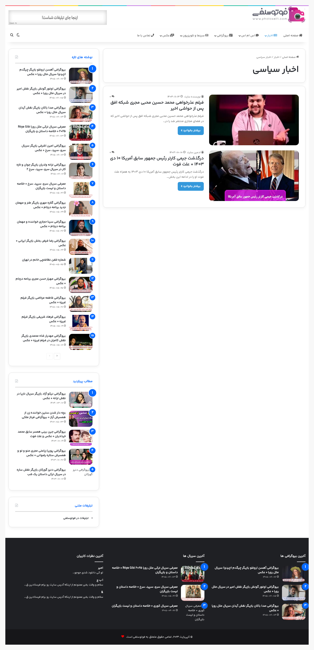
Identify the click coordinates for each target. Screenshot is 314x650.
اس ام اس (248, 35)
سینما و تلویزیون (194, 35)
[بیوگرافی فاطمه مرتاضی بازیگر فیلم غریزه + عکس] (80, 304)
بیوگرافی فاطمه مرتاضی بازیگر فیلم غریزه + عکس (43, 300)
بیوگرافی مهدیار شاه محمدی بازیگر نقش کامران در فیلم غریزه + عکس (43, 338)
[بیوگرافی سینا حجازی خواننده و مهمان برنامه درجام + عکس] (80, 228)
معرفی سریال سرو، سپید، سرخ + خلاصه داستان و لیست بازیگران (41, 186)
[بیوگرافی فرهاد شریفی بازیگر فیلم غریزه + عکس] (80, 323)
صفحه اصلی (291, 35)
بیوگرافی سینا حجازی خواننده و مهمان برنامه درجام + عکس (41, 224)
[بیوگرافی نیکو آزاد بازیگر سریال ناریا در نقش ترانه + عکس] (80, 400)
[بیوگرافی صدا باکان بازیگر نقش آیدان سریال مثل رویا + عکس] (80, 114)
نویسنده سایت (192, 97)
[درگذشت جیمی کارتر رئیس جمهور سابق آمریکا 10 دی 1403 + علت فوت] (254, 175)
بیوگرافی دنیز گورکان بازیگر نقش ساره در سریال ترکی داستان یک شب (41, 472)
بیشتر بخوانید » (191, 130)
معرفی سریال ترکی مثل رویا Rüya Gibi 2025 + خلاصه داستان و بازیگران (42, 129)
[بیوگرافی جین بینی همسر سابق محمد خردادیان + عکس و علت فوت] (80, 438)
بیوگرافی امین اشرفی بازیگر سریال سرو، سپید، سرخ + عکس (44, 148)
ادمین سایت (194, 153)
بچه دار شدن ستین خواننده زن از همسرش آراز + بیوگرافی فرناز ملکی (44, 415)
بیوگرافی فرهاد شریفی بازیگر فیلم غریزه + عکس (44, 319)
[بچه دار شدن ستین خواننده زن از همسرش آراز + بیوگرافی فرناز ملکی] (80, 419)
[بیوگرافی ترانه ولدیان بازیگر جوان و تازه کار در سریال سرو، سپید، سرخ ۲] (80, 171)
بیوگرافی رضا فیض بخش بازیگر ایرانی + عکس (41, 243)
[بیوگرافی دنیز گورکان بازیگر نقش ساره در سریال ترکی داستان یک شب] (80, 476)
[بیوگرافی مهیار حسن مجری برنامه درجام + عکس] (80, 285)
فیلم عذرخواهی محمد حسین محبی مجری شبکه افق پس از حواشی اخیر (157, 105)
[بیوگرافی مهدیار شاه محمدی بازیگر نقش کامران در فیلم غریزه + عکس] (80, 342)
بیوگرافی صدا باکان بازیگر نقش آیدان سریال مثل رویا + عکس (42, 110)
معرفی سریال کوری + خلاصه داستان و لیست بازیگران (145, 606)
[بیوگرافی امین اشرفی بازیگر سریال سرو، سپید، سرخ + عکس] (80, 152)
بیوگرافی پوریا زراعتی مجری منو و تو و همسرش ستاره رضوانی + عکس (41, 453)
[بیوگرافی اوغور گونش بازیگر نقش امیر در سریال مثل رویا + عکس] (80, 95)
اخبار (270, 35)
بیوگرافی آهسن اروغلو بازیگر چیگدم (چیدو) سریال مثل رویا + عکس (42, 72)
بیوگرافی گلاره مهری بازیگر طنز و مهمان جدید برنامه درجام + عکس (40, 205)
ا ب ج (100, 580)
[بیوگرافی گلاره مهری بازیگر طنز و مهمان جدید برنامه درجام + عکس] (80, 209)
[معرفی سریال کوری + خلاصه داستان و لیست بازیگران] (192, 613)
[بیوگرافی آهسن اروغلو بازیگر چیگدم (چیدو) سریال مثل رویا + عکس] (80, 76)
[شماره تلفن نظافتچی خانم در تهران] (80, 266)
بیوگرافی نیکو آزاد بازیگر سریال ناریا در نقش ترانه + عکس (41, 396)
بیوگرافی (223, 35)
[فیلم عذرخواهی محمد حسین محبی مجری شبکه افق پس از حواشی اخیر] (254, 120)
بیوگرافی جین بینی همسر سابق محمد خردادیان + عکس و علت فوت (42, 434)
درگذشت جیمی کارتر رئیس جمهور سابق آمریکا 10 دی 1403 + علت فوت (157, 161)
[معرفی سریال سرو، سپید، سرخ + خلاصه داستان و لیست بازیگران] (80, 190)
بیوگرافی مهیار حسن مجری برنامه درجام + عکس (41, 281)
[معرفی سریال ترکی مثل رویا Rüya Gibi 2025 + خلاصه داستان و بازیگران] (80, 133)
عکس (166, 35)
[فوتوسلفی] (278, 14)
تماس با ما (144, 35)
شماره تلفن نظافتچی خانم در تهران (44, 260)
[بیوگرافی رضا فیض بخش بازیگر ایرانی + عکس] (80, 247)
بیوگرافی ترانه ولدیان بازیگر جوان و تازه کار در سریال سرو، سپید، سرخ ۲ (41, 167)
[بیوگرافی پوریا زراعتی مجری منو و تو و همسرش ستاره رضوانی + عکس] (80, 457)
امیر (100, 568)
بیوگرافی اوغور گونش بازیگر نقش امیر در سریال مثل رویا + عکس (41, 91)
